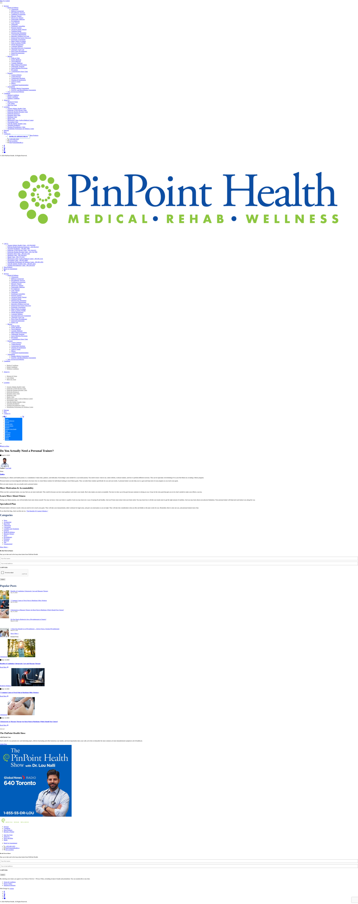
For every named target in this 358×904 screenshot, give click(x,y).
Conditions (7, 93)
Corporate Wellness (17, 46)
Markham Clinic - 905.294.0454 (16, 255)
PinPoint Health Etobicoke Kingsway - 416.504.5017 (23, 247)
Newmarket (7, 434)
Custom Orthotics (16, 75)
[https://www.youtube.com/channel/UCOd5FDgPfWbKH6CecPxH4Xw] (4, 152)
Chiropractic (14, 9)
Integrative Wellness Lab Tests (20, 36)
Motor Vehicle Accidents (18, 41)
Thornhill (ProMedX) (13, 125)
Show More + (4, 547)
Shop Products (34, 135)
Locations (7, 107)
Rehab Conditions (12, 97)
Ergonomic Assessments (18, 39)
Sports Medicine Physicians (19, 68)
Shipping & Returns (9, 885)
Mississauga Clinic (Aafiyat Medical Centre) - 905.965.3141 (25, 259)
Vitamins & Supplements (18, 80)
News (5, 520)
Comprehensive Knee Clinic (19, 71)
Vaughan (7, 439)
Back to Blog (5, 446)
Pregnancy (7, 539)
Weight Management (17, 44)
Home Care (14, 54)
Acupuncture (7, 522)
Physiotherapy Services (18, 12)
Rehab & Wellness (12, 7)
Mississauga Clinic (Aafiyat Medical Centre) (20, 120)
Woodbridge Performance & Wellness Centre (20, 128)
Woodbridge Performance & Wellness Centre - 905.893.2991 (25, 262)
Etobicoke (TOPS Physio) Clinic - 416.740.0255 (21, 250)
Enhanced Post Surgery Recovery (21, 38)
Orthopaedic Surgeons (17, 66)
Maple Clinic (11, 118)
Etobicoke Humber (9, 426)
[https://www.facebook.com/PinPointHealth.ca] (4, 145)
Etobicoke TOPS (8, 424)
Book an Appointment (18, 136)
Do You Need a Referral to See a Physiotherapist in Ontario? (28, 619)
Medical (9, 56)
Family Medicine (16, 60)
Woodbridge (7, 436)
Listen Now (3, 744)
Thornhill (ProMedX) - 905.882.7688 (18, 248)
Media (5, 840)
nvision (12, 888)
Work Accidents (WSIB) (18, 43)
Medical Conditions (13, 95)
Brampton (7, 427)
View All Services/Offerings (15, 91)
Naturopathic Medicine (18, 19)
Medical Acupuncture (17, 11)
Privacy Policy (8, 883)
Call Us (6, 243)
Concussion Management (18, 34)
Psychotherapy (15, 21)
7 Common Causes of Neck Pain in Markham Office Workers (29, 600)
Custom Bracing (16, 76)
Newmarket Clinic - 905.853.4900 (17, 260)
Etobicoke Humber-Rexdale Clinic (17, 112)
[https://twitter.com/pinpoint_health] (4, 149)
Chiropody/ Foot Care (17, 49)
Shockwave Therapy (17, 17)
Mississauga (8, 432)
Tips (5, 542)
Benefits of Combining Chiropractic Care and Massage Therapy (29, 591)
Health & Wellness (9, 532)
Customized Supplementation (19, 85)
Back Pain (7, 524)
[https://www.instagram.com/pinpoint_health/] (4, 147)
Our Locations (13, 141)
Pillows (13, 83)
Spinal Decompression (17, 53)
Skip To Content (5, 1)
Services (6, 6)
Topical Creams (15, 81)
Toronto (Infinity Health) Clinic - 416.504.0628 (21, 245)
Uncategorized (8, 544)
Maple (6, 431)
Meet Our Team (12, 105)
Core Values (11, 103)
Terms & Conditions (10, 882)
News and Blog (8, 838)
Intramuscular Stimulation (18, 33)
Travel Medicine (16, 61)
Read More (3, 667)
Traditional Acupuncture (18, 14)
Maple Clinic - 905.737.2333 (16, 257)
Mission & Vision (12, 102)
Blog (5, 132)
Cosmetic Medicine (17, 63)
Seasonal (6, 540)
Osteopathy (14, 24)
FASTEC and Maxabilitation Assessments (23, 90)
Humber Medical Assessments (20, 88)
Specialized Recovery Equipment (21, 48)
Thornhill (7, 422)
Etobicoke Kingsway (13, 113)
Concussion (7, 527)
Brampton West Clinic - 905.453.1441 (18, 253)
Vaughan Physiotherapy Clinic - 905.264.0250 (21, 265)
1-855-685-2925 (14, 139)
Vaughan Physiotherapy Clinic (16, 127)
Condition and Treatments (11, 529)
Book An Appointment (10, 269)
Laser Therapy (15, 23)
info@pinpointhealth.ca (16, 142)
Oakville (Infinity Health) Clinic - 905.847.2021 (21, 264)
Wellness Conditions (13, 98)
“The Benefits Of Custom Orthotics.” (37, 511)
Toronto (6, 419)
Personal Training (16, 28)
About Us (7, 100)
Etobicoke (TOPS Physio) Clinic (17, 110)
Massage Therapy (16, 16)
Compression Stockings (18, 78)
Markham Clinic (12, 117)
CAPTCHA (4, 567)
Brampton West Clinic (14, 115)
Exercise (6, 530)
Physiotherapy (8, 537)
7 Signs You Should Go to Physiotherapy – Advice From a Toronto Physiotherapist (35, 629)
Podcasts (6, 130)
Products (10, 73)
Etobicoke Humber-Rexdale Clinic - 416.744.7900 (22, 252)
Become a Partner (9, 832)
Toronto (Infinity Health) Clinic (16, 108)
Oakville (7, 437)
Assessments (11, 86)
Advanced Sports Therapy (19, 29)
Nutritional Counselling (18, 26)
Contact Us (7, 134)
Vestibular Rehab (16, 31)
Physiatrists (14, 70)
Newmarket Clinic (12, 122)
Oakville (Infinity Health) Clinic (16, 123)
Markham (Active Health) (10, 429)
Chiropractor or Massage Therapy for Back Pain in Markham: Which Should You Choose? (37, 610)
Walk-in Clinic (15, 58)
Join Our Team (8, 835)
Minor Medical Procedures (19, 65)
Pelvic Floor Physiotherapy (19, 51)
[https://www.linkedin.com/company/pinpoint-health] (4, 151)
